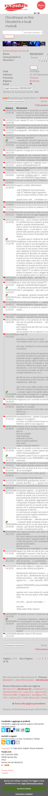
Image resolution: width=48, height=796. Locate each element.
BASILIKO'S (8, 680)
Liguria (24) (41, 691)
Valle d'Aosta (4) (31, 697)
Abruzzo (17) (9, 688)
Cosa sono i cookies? (24, 794)
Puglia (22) (24, 694)
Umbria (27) (15, 697)
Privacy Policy (7, 770)
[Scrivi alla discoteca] (31, 84)
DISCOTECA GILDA (25, 680)
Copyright (5, 748)
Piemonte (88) (10, 694)
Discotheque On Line (15, 50)
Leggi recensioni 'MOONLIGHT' (18, 88)
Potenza (34, 77)
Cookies (4, 773)
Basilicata (34, 80)
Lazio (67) (28, 691)
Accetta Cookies (24, 788)
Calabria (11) (40, 688)
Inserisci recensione (15, 101)
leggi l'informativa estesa (32, 783)
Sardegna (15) (39, 694)
